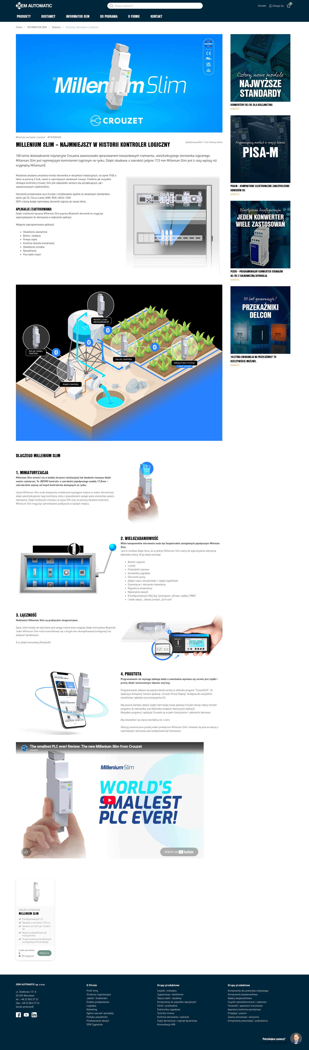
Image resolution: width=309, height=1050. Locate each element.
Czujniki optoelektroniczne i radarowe (247, 1002)
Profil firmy (92, 990)
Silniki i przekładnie (167, 1005)
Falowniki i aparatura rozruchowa (245, 1005)
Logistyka (91, 1005)
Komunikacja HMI (166, 1024)
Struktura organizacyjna (99, 994)
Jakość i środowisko (97, 998)
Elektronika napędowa (168, 1009)
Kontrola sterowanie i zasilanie (173, 1017)
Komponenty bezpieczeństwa (243, 994)
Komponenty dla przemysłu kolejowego (248, 990)
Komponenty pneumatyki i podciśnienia (248, 1020)
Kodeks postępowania (98, 1002)
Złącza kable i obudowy (169, 998)
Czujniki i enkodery (166, 990)
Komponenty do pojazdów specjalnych (176, 1002)
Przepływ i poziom (237, 1013)
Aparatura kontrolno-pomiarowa (244, 1009)
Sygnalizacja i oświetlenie (170, 994)
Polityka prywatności (97, 1017)
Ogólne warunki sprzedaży (100, 1013)
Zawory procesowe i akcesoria (243, 1017)
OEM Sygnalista (95, 1024)
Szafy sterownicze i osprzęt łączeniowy (177, 1020)
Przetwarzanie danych (98, 1020)
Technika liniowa (165, 1013)
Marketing (92, 1009)
